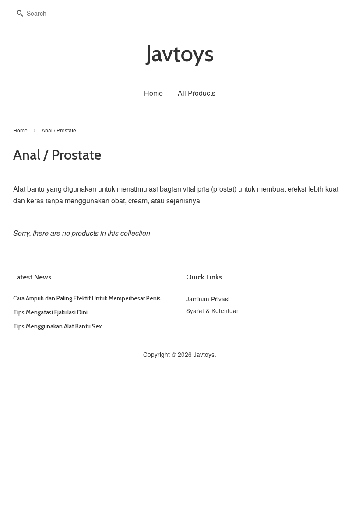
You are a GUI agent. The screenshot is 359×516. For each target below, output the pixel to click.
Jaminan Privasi (207, 298)
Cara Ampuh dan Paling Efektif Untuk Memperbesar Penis (87, 298)
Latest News (32, 277)
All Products (196, 93)
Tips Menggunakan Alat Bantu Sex (57, 326)
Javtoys (180, 53)
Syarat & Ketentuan (213, 310)
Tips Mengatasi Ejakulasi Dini (50, 312)
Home (153, 93)
